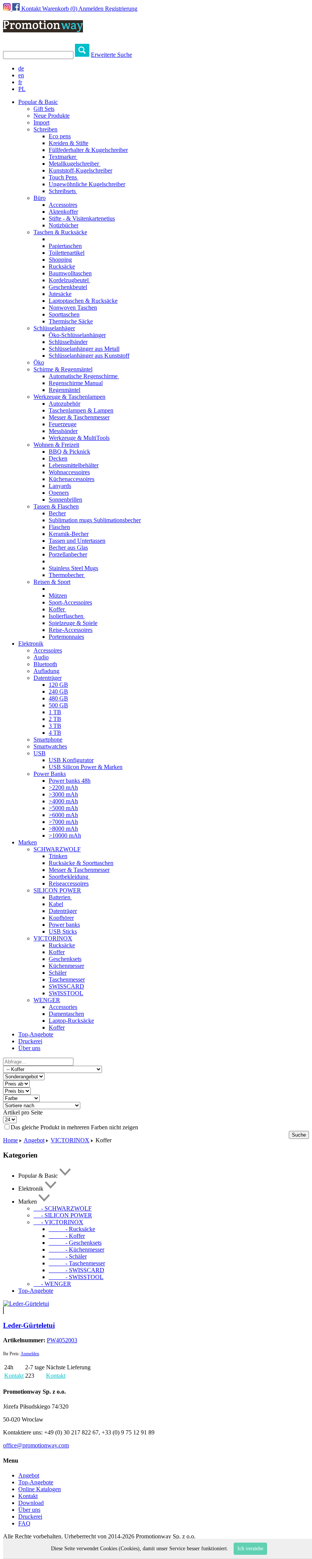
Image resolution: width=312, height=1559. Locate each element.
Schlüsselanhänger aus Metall (84, 348)
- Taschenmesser (77, 1263)
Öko (38, 362)
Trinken (58, 856)
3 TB (55, 726)
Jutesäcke (60, 294)
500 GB (58, 705)
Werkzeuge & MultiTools (79, 438)
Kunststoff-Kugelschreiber (80, 170)
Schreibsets (63, 191)
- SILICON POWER (62, 1215)
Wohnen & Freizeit (56, 444)
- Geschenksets (75, 1242)
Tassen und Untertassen (77, 540)
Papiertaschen (65, 246)
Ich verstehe (250, 1548)
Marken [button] (27, 842)
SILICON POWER (57, 890)
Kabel (56, 904)
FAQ (24, 1523)
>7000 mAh (63, 822)
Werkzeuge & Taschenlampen (69, 396)
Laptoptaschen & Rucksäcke (83, 300)
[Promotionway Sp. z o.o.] (43, 28)
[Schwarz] (3, 1310)
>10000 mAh (65, 835)
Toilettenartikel (66, 252)
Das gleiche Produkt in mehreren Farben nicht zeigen (74, 1127)
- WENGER (52, 1284)
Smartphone (47, 739)
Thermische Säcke (71, 321)
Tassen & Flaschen (56, 506)
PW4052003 (62, 1340)
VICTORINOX (52, 938)
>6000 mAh (63, 815)
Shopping (60, 259)
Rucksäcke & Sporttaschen (81, 863)
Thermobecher (67, 575)
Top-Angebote (35, 1034)
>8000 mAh (63, 828)
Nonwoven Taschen (73, 307)
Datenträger (47, 678)
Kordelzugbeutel (69, 280)
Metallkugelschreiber (74, 163)
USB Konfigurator (71, 760)
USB (39, 753)
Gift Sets (43, 109)
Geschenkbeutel (68, 287)
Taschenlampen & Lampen (81, 410)
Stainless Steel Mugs (73, 568)
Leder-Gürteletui (29, 1325)
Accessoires (63, 204)
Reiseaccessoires (69, 883)
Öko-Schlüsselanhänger (77, 335)
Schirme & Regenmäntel (62, 369)
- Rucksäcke (72, 1229)
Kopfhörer (61, 918)
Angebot (34, 1140)
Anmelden (90, 8)
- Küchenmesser (76, 1249)
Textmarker (63, 157)
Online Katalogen (39, 1489)
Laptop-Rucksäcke (71, 1020)
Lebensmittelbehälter (74, 465)
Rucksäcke (62, 266)
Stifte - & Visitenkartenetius (82, 218)
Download (31, 1503)
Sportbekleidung (69, 876)
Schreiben (45, 129)
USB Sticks (63, 931)
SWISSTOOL (66, 993)
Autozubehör (64, 403)
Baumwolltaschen (70, 273)
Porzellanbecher (68, 554)
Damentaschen (66, 1014)
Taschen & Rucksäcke (60, 232)
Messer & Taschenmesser (79, 417)
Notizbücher (63, 225)
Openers (59, 492)
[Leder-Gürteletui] (26, 1303)
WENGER (46, 1000)
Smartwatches (50, 746)
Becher (57, 513)
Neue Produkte (51, 115)
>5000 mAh (63, 808)
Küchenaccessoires (71, 479)
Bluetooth (45, 664)
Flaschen (59, 527)
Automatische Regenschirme (84, 376)
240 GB (58, 691)
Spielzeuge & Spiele (73, 623)
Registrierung (121, 8)
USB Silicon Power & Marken (86, 767)
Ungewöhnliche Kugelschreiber (87, 184)
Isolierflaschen (67, 616)
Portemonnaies (66, 636)
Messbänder (63, 431)
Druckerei (30, 1041)
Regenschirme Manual (76, 383)
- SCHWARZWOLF (62, 1208)
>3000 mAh (63, 794)
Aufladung (46, 671)
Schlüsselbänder (68, 342)
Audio (41, 657)
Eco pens (60, 136)
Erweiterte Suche (111, 54)
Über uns (29, 1048)
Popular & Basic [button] (38, 102)
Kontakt (31, 8)
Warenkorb (59, 8)
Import (41, 122)
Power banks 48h (70, 780)
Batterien (60, 897)
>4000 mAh (63, 801)
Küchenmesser (66, 966)
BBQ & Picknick (69, 451)
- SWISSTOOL (76, 1277)
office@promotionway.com (36, 1445)
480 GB (58, 698)
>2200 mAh (63, 787)
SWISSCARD (66, 986)
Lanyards (60, 486)
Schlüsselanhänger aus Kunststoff (89, 355)
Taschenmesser (67, 979)
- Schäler (68, 1256)
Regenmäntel (64, 390)
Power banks (64, 924)
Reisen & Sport (51, 582)
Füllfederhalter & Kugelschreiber (88, 150)
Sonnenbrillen (65, 499)
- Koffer (67, 1236)
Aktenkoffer (63, 211)
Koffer (57, 609)
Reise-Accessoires (70, 630)
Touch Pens (63, 177)
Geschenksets (65, 959)
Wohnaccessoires (69, 472)
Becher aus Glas (68, 547)
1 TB (55, 712)
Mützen (58, 595)
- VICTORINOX (58, 1222)
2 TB (55, 719)
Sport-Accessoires (70, 602)
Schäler (58, 972)
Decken (58, 458)
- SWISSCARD (76, 1270)
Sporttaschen (64, 314)
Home (10, 1140)
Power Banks (49, 774)
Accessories (63, 1007)
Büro (39, 198)
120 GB (58, 684)
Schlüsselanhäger (54, 328)
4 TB (55, 732)
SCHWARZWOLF (57, 849)
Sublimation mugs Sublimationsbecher (95, 520)
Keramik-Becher (69, 534)
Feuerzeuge (62, 424)
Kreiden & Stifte (68, 143)
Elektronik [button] (30, 643)
